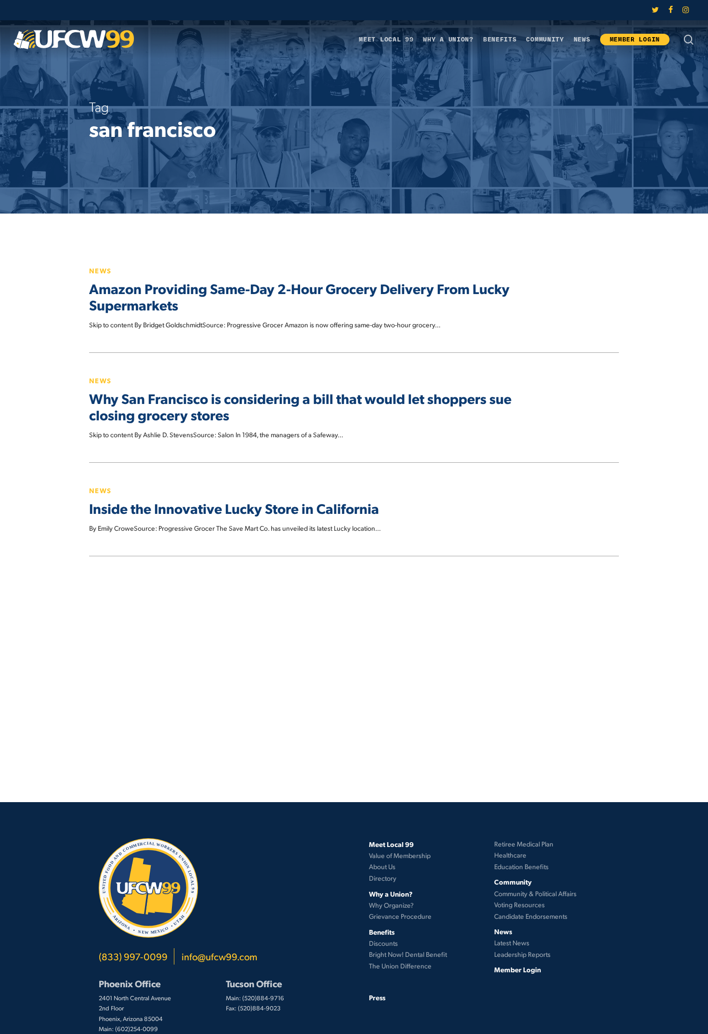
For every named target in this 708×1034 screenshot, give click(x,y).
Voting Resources (519, 904)
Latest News (511, 943)
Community (513, 881)
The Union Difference (400, 966)
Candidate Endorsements (530, 916)
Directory (382, 878)
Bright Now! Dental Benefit (408, 954)
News (100, 270)
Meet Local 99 (391, 844)
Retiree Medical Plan (523, 844)
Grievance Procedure (400, 916)
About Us (382, 866)
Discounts (383, 943)
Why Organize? (391, 905)
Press (377, 997)
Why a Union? (391, 893)
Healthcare (510, 855)
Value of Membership (400, 855)
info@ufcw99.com (219, 956)
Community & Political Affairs (535, 893)
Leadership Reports (522, 954)
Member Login (517, 969)
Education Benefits (521, 866)
